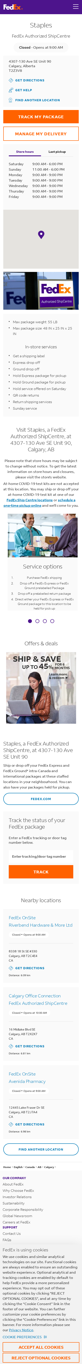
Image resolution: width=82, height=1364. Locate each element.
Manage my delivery (35, 131)
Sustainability (13, 1203)
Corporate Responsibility (23, 1209)
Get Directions (27, 80)
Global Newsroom (17, 1215)
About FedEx (13, 1184)
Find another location (37, 100)
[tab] (30, 621)
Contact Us (12, 1233)
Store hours (25, 151)
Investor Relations (17, 1196)
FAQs (7, 1239)
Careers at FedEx (16, 1222)
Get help (26, 90)
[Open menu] (76, 7)
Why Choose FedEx (18, 1190)
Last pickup (57, 151)
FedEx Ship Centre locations (30, 500)
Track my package (33, 114)
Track (41, 871)
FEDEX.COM (27, 797)
